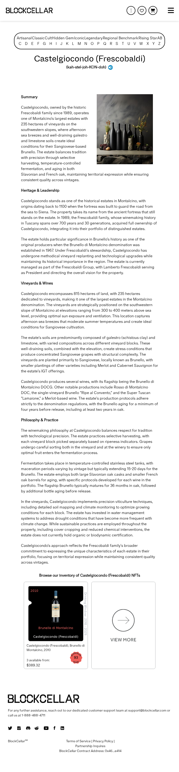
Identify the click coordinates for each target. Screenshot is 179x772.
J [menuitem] (61, 43)
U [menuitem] (128, 43)
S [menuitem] (117, 43)
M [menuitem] (79, 43)
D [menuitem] (26, 43)
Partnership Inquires (90, 746)
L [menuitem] (73, 43)
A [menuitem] (158, 38)
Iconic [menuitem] (79, 38)
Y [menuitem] (153, 43)
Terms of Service (78, 741)
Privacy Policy (103, 741)
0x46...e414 (113, 751)
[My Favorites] (142, 10)
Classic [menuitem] (38, 38)
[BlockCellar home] (29, 10)
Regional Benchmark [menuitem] (120, 38)
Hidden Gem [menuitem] (63, 38)
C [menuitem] (20, 43)
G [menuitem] (44, 43)
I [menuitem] (56, 43)
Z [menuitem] (159, 43)
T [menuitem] (123, 43)
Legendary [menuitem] (93, 38)
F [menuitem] (38, 43)
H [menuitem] (50, 43)
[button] (152, 10)
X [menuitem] (148, 43)
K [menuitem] (67, 43)
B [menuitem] (161, 38)
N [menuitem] (85, 43)
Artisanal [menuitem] (24, 38)
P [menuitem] (98, 43)
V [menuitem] (135, 43)
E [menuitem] (32, 43)
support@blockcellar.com (147, 710)
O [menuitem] (92, 43)
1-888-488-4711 (33, 715)
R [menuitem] (111, 43)
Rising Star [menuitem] (147, 38)
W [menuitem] (141, 43)
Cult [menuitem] (48, 38)
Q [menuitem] (104, 43)
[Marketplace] (131, 10)
